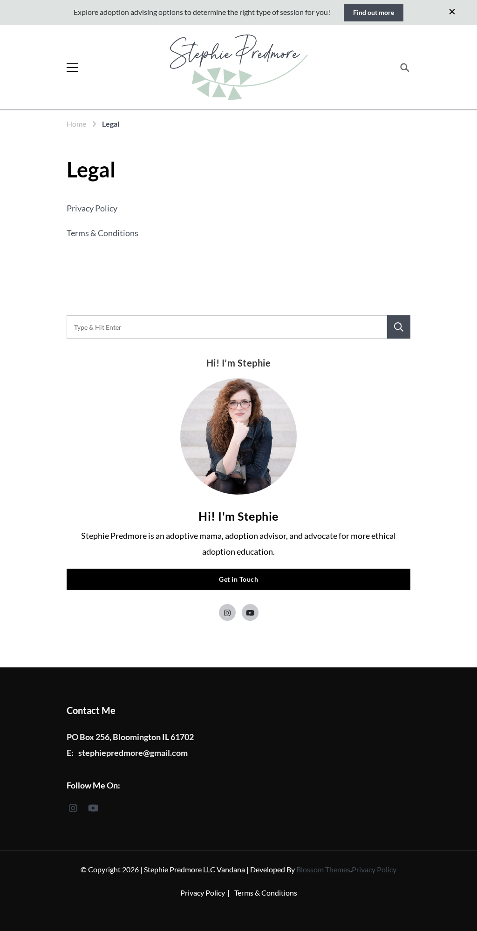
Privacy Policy (92, 208)
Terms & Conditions (102, 233)
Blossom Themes (323, 869)
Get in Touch (238, 579)
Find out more (373, 12)
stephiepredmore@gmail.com (133, 753)
